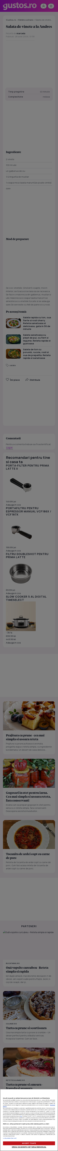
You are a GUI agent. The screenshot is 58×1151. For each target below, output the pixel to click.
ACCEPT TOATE (29, 1143)
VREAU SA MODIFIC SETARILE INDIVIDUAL (29, 1147)
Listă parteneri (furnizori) (10, 1138)
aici (21, 1116)
